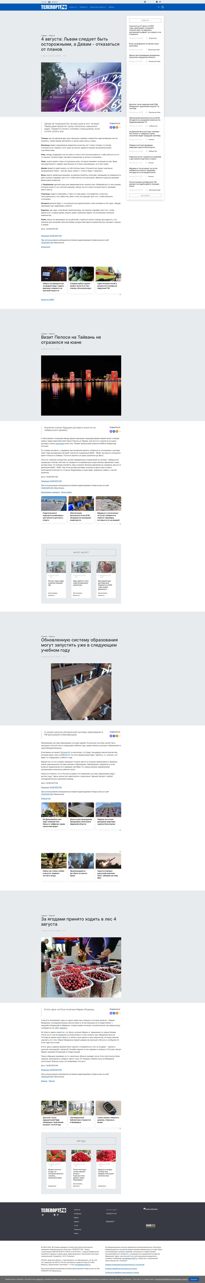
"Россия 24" (65, 752)
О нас (76, 1225)
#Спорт (151, 163)
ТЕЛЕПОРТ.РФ (47, 243)
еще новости (145, 195)
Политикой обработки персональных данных (171, 1279)
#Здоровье (52, 1186)
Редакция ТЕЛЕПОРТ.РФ (51, 236)
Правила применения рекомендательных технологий (124, 1264)
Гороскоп (46, 247)
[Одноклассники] (117, 127)
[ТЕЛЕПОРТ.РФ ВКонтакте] (150, 1)
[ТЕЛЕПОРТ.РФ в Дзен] (156, 1)
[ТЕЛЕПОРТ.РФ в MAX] (145, 1)
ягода (52, 1081)
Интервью (77, 1214)
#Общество (153, 126)
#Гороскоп (153, 38)
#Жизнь (151, 139)
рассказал (60, 443)
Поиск (76, 1233)
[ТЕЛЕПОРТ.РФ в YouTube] (163, 1)
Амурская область (97, 7)
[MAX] (111, 127)
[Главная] (54, 7)
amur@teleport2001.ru (83, 1264)
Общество (46, 798)
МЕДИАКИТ (110, 1221)
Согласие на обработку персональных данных (122, 1272)
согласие (39, 1279)
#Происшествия (154, 50)
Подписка (77, 1229)
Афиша (111, 7)
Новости (73, 7)
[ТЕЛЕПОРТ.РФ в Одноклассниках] (153, 1)
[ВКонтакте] (114, 127)
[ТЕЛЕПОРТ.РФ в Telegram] (148, 1)
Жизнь (44, 1081)
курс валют (67, 492)
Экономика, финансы (51, 492)
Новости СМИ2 (47, 299)
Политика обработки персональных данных (121, 1268)
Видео (76, 1217)
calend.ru (63, 1028)
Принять (194, 1279)
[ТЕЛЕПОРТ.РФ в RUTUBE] (160, 2)
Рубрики (83, 7)
